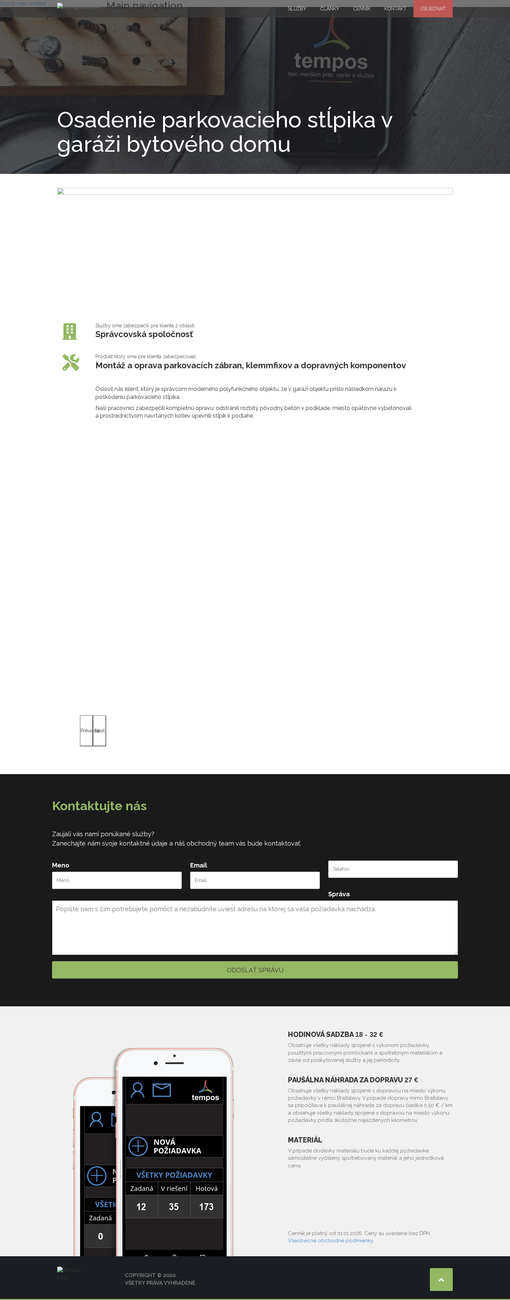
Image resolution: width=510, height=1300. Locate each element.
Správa (339, 894)
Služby (297, 8)
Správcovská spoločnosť (144, 334)
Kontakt (395, 8)
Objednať (433, 8)
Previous (86, 730)
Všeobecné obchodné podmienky (330, 1241)
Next (100, 730)
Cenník (362, 8)
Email (198, 865)
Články (329, 8)
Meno (60, 865)
